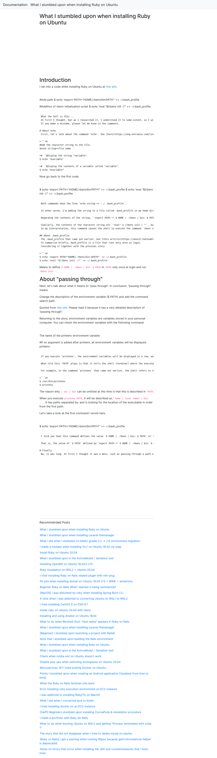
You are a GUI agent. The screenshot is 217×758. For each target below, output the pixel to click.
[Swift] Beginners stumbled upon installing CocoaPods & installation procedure (90, 712)
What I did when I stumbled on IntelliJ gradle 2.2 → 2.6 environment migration (90, 541)
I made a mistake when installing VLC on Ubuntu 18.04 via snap (80, 546)
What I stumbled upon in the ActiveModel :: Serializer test (77, 558)
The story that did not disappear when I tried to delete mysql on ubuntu (86, 733)
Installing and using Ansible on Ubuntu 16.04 (68, 616)
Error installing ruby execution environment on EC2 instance (78, 689)
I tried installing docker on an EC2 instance (67, 706)
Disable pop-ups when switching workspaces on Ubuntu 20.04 (80, 662)
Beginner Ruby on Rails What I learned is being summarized (78, 587)
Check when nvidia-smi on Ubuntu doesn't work (71, 656)
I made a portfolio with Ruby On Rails (64, 718)
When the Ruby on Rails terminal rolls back (67, 683)
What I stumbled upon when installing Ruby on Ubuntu (74, 5)
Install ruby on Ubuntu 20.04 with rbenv (65, 610)
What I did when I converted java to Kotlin (67, 700)
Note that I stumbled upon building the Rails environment (76, 639)
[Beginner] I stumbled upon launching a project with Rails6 (77, 633)
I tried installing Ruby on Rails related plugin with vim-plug (77, 575)
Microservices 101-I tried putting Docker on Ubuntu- (73, 667)
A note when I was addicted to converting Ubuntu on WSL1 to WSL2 (84, 598)
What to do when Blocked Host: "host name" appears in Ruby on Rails (84, 621)
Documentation (15, 5)
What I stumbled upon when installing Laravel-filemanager (77, 535)
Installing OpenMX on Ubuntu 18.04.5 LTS (66, 564)
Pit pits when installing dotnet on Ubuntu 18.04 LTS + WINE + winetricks (86, 581)
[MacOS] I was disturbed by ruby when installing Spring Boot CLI (81, 592)
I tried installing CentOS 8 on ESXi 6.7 (64, 604)
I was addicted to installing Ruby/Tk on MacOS (70, 694)
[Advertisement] (175, 202)
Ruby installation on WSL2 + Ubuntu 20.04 (67, 569)
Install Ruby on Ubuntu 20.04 (58, 552)
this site (111, 86)
